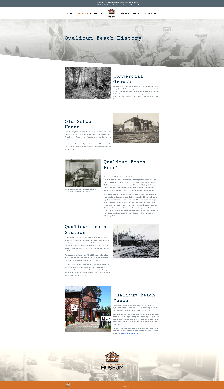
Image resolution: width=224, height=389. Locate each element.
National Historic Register (130, 333)
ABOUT (70, 13)
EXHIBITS (125, 13)
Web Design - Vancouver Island (69, 385)
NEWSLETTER (96, 13)
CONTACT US (150, 13)
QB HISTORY (82, 13)
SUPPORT (137, 13)
